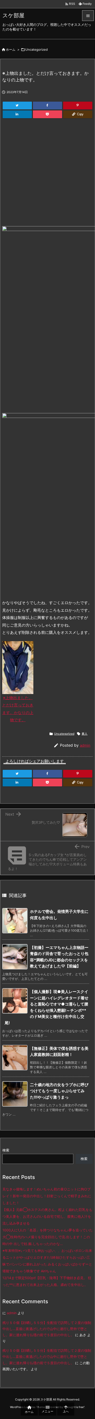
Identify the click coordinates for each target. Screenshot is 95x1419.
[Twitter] (17, 105)
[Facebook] (47, 105)
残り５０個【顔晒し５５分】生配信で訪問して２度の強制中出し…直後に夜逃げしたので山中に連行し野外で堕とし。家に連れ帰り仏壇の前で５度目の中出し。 (46, 1329)
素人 (84, 733)
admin (85, 745)
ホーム (10, 49)
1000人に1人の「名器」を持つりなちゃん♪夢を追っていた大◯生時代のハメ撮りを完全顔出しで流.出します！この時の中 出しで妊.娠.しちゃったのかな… (47, 1237)
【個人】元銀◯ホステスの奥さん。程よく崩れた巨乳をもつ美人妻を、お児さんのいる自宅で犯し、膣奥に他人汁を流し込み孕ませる (47, 1216)
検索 (5, 1150)
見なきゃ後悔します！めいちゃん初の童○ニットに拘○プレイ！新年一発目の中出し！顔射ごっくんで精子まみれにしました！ (46, 1196)
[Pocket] (47, 114)
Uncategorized (36, 49)
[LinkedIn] (17, 114)
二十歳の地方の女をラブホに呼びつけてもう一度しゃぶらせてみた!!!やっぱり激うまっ (59, 1091)
